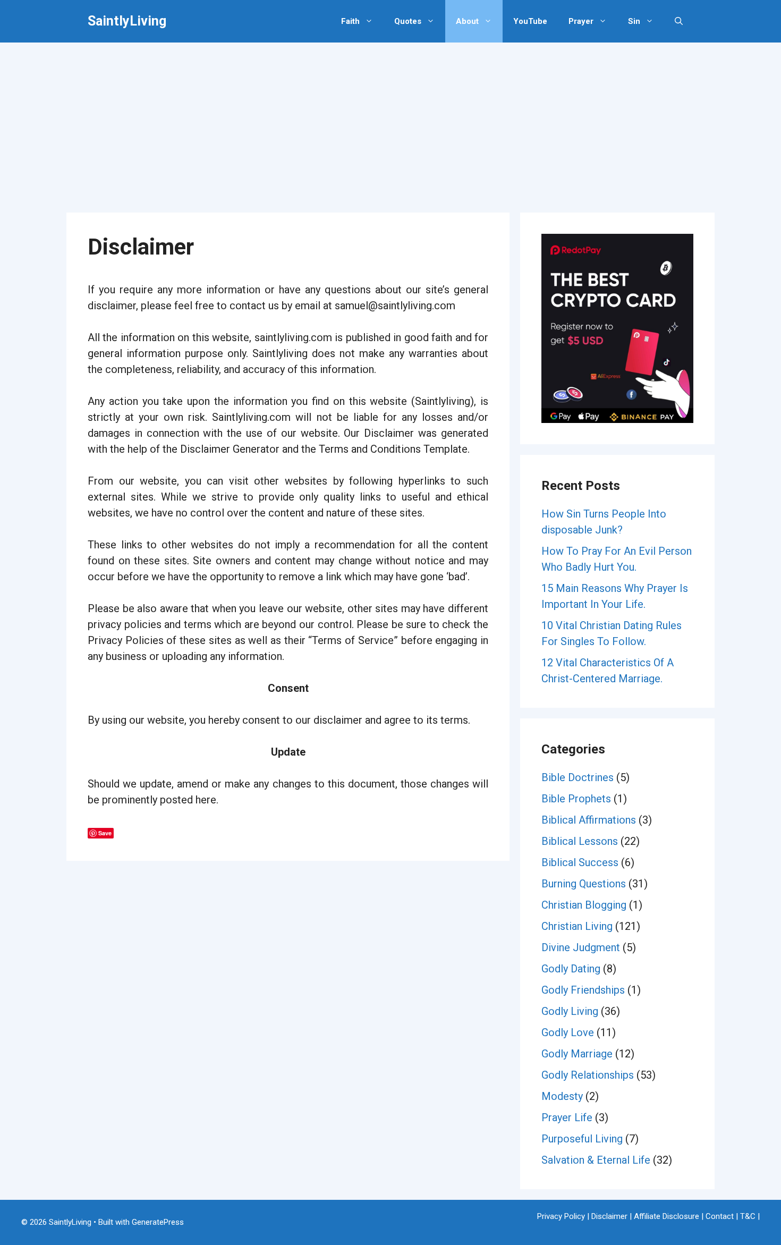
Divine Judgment (580, 947)
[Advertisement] (390, 122)
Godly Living (569, 1011)
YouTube (530, 21)
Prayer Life (566, 1117)
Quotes (407, 21)
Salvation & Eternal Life (595, 1160)
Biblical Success (579, 862)
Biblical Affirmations (588, 820)
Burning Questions (583, 883)
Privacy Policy (561, 1216)
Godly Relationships (587, 1075)
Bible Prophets (576, 798)
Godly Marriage (577, 1053)
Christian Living (577, 926)
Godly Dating (570, 968)
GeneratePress (158, 1222)
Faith (350, 21)
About (467, 21)
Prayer (580, 21)
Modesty (562, 1096)
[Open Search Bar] (678, 21)
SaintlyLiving (127, 21)
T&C (747, 1216)
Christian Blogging (583, 905)
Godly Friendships (583, 990)
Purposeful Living (582, 1138)
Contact (720, 1216)
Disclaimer (609, 1216)
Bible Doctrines (577, 777)
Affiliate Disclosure (666, 1216)
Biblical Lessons (579, 841)
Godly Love (567, 1032)
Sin (634, 21)
